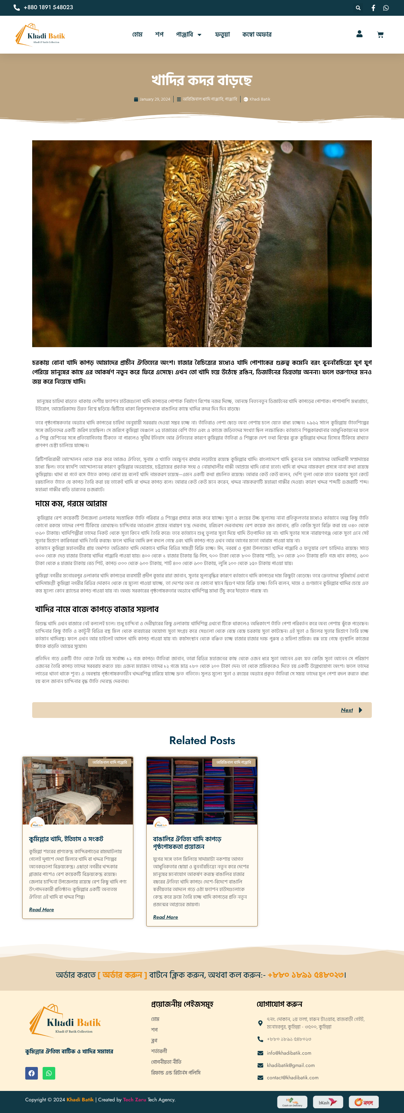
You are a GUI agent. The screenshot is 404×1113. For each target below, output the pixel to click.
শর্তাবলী (159, 1051)
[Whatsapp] (49, 1073)
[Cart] (380, 34)
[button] (358, 8)
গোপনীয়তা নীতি (166, 1062)
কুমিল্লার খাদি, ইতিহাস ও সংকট (66, 839)
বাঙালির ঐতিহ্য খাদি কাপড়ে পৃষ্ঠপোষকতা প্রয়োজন (187, 843)
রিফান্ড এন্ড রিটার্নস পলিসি (175, 1073)
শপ (159, 35)
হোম (137, 35)
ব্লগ (154, 1041)
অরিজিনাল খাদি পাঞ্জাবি (203, 99)
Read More (41, 909)
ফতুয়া (222, 35)
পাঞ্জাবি (184, 35)
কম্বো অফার (257, 35)
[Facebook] (31, 1073)
